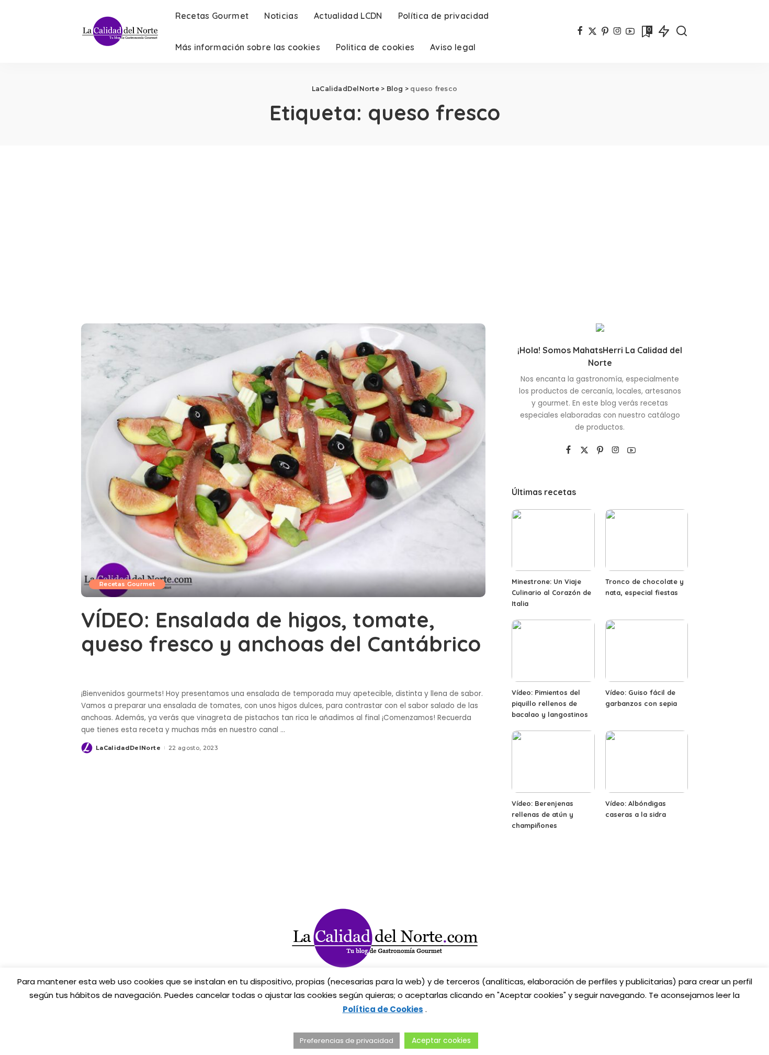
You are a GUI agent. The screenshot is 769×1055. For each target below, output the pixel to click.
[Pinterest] (605, 31)
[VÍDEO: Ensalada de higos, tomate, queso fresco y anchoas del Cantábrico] (283, 460)
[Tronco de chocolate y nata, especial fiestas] (646, 540)
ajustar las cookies (301, 995)
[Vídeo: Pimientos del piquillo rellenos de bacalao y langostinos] (553, 651)
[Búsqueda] (681, 31)
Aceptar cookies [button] (441, 1040)
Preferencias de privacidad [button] (346, 1041)
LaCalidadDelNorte (128, 747)
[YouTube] (630, 31)
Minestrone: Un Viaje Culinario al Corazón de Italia (551, 592)
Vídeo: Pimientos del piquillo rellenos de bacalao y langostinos (550, 703)
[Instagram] (617, 31)
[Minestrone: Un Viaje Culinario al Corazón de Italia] (553, 540)
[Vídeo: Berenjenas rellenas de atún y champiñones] (553, 762)
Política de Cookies (383, 1009)
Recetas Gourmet (127, 584)
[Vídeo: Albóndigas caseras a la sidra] (646, 762)
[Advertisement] (384, 224)
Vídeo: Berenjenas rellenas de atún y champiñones (542, 814)
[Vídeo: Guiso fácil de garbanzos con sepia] (646, 651)
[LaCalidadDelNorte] (120, 31)
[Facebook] (579, 31)
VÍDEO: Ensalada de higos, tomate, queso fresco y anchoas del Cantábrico (281, 632)
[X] (592, 31)
